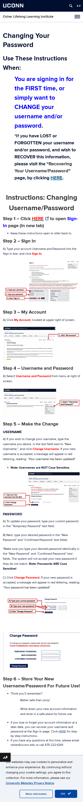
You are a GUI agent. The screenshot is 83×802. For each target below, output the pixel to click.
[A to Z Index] (78, 6)
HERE (56, 178)
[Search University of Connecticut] (71, 6)
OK (64, 793)
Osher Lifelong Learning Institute (28, 17)
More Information (36, 794)
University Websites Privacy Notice (30, 783)
